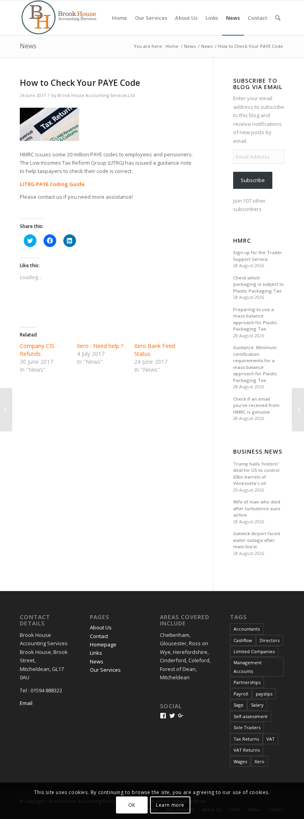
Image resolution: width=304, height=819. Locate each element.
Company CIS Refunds (37, 349)
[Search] (277, 17)
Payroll (241, 694)
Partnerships (247, 682)
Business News (257, 451)
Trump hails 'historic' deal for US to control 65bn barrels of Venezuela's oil (256, 473)
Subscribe (253, 180)
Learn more (170, 805)
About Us (101, 627)
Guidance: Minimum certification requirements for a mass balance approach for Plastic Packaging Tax (255, 363)
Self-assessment (251, 716)
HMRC (242, 241)
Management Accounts (248, 666)
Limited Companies (254, 651)
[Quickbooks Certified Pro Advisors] (6, 409)
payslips (264, 694)
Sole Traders (247, 727)
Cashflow (243, 640)
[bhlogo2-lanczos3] (63, 17)
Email (26, 703)
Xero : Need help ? (100, 346)
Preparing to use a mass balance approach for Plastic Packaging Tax (255, 319)
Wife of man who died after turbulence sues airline (256, 508)
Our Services (105, 669)
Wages (240, 761)
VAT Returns (247, 750)
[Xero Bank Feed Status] (298, 409)
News (28, 46)
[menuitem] (119, 17)
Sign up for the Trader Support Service (257, 255)
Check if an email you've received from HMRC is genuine (256, 405)
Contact (99, 636)
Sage (238, 705)
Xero (259, 761)
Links (96, 652)
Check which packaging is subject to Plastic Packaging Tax (258, 284)
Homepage (103, 644)
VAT (270, 739)
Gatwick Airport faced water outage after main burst (256, 539)
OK (131, 805)
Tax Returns (246, 739)
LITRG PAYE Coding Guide (52, 184)
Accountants (247, 629)
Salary (257, 705)
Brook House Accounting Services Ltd (96, 95)
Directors (269, 640)
